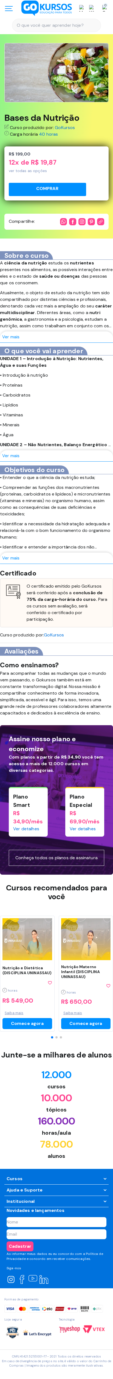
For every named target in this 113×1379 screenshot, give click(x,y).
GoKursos (65, 127)
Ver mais (10, 337)
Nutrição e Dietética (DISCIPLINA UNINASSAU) (27, 970)
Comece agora (27, 1023)
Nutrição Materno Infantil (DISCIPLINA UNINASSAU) (80, 971)
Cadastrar (20, 1246)
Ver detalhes (26, 829)
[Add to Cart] (47, 189)
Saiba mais (14, 1013)
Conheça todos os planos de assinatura (56, 858)
